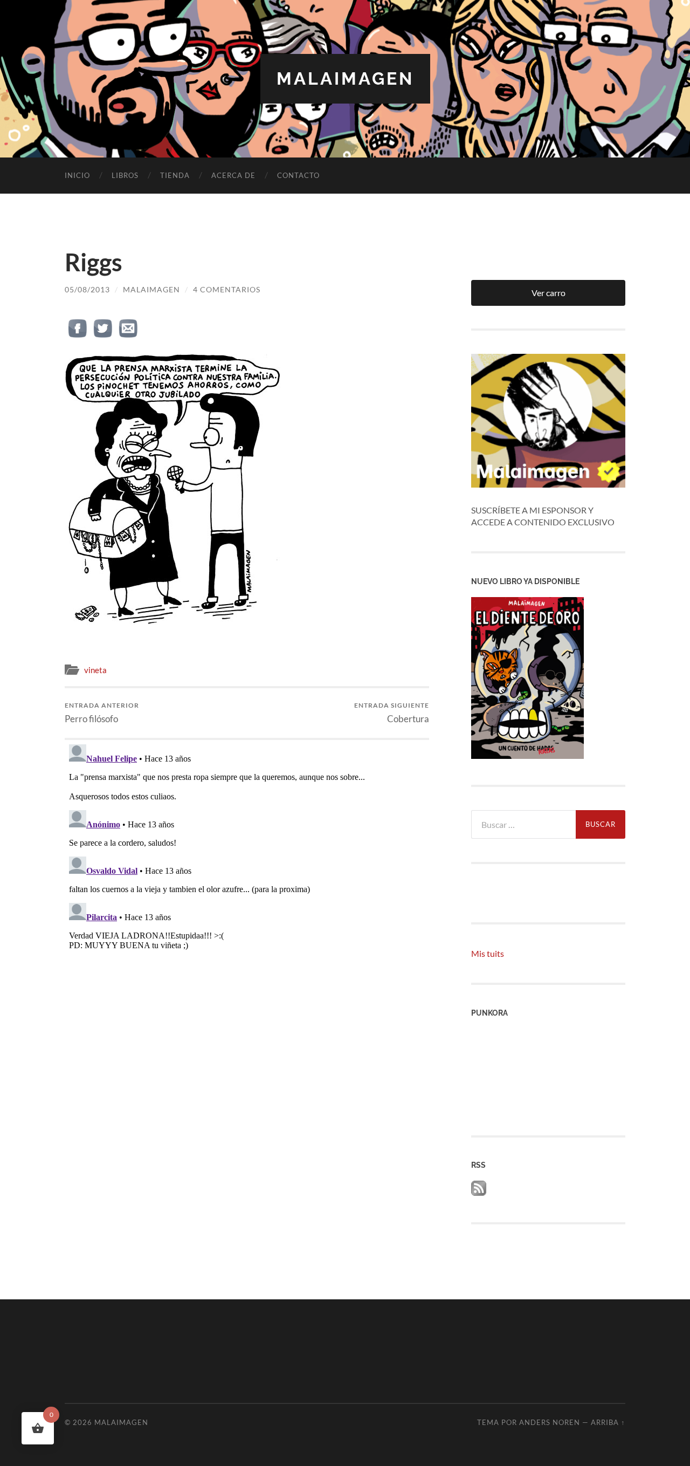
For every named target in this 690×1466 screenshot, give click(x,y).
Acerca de (233, 175)
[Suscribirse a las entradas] (478, 1192)
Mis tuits (487, 953)
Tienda (175, 175)
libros (125, 175)
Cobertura (391, 712)
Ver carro (548, 292)
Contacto (298, 175)
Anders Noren (549, 1422)
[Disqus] (247, 875)
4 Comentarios (226, 289)
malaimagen (345, 78)
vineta (95, 670)
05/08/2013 (87, 289)
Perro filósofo (102, 712)
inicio (77, 175)
